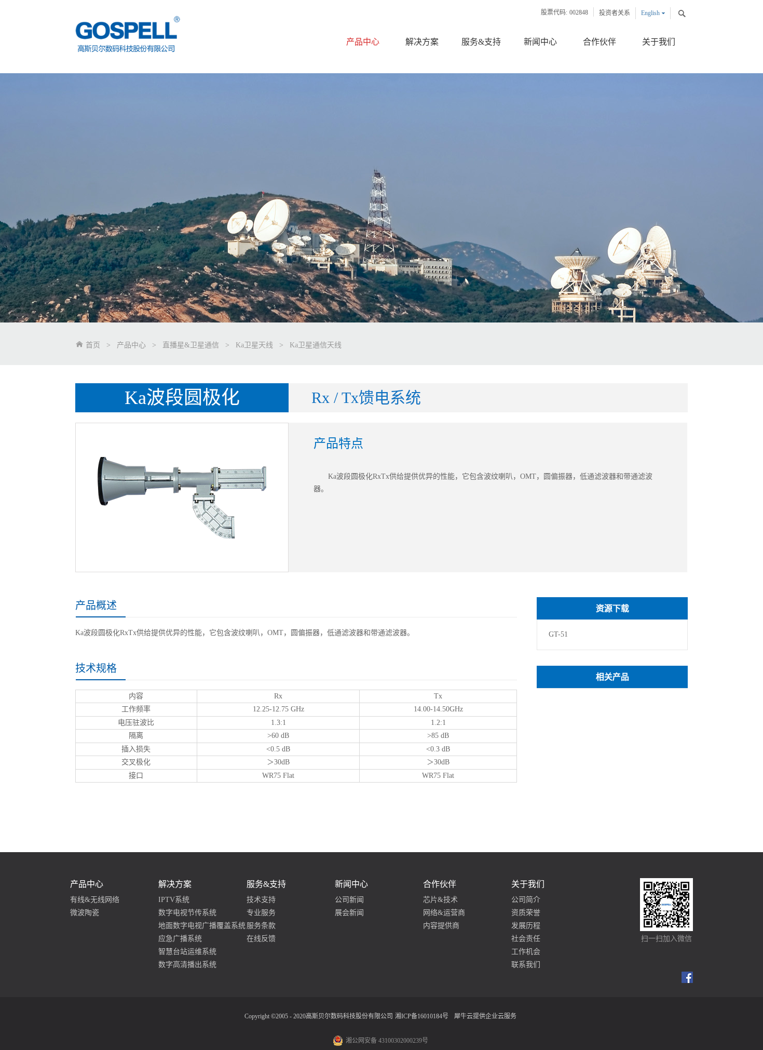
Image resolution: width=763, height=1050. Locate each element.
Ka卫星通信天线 (316, 345)
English (650, 13)
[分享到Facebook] (687, 977)
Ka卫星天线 (254, 345)
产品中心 (131, 345)
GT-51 (558, 634)
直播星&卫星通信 (190, 345)
